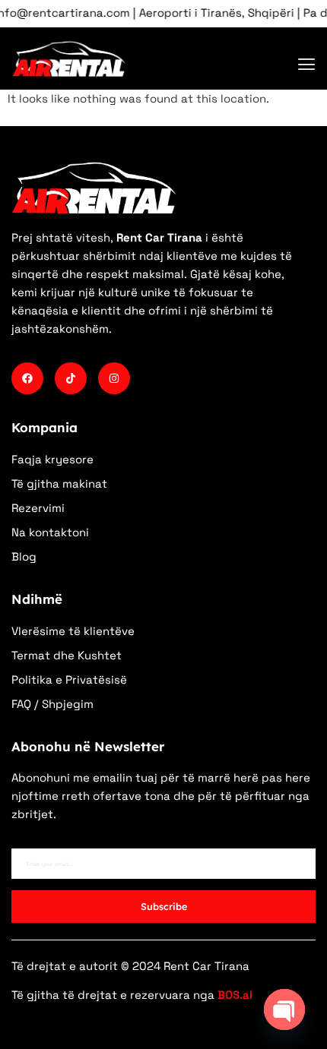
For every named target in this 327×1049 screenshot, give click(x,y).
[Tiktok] (71, 378)
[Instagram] (114, 378)
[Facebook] (27, 378)
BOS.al (234, 994)
